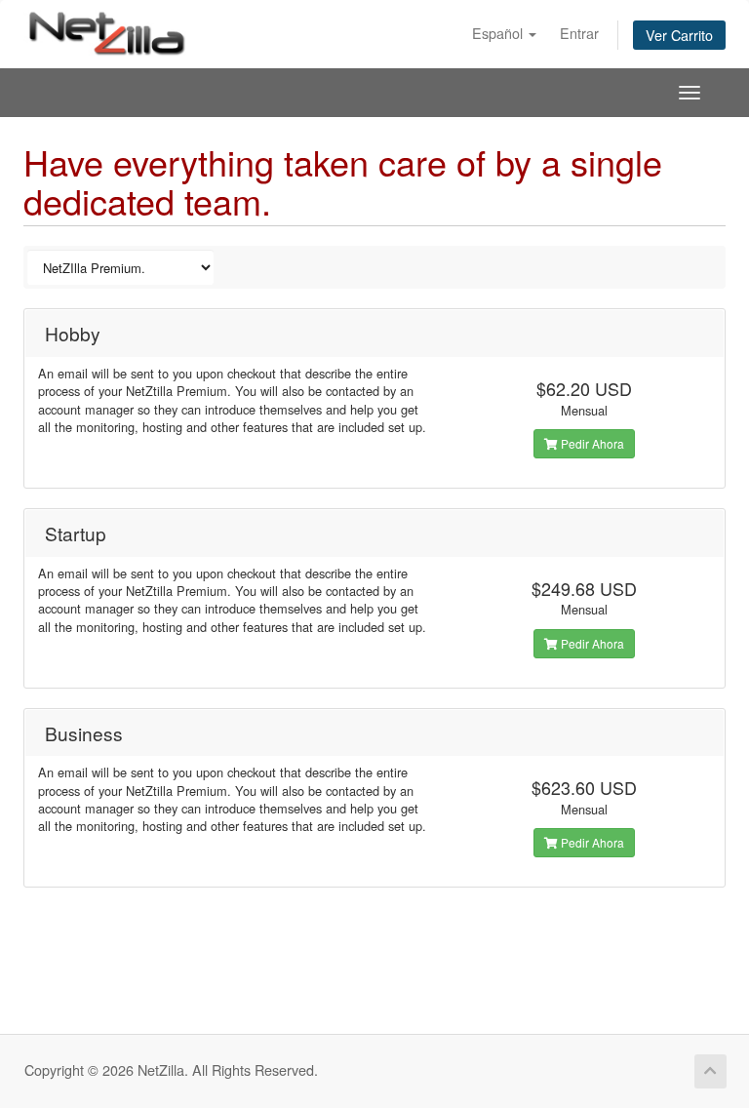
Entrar (579, 32)
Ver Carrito (679, 34)
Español (499, 32)
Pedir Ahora (591, 443)
